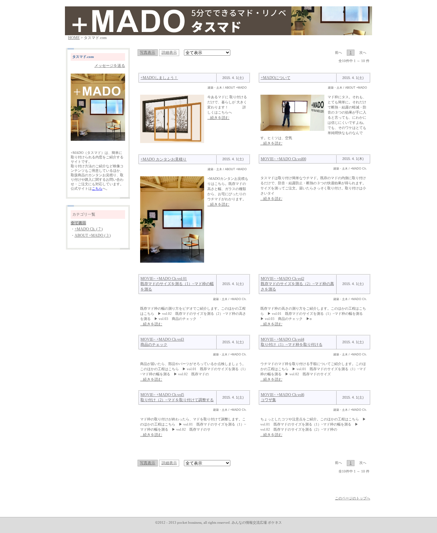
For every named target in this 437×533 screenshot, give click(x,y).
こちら (97, 188)
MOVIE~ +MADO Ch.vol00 (283, 159)
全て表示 (78, 223)
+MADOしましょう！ (159, 78)
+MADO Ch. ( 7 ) (89, 229)
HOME (74, 38)
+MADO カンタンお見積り (163, 159)
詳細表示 (169, 52)
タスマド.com (83, 57)
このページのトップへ (352, 498)
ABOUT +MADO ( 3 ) (93, 235)
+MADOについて (275, 78)
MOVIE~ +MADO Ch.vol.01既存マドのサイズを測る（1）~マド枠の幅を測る (177, 283)
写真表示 (147, 52)
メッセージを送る (109, 65)
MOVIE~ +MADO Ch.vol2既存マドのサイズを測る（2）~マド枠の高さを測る (297, 283)
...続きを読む (218, 117)
